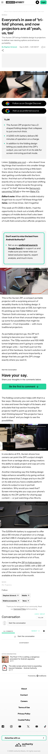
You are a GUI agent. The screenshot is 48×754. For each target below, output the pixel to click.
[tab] (8, 631)
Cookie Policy (24, 720)
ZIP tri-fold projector (31, 562)
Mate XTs (34, 191)
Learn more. (41, 11)
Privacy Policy (24, 713)
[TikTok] (45, 726)
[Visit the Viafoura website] (41, 676)
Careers (24, 701)
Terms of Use (24, 707)
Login (43, 2)
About (24, 689)
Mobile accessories (11, 600)
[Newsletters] (37, 726)
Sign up (42, 614)
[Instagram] (11, 726)
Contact (24, 695)
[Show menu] (2, 2)
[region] (24, 645)
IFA (3, 585)
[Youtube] (20, 726)
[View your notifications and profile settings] (44, 631)
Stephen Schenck (10, 47)
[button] (24, 2)
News (4, 582)
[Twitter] (28, 726)
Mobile (4, 15)
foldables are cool (17, 162)
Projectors (8, 585)
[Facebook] (3, 726)
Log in (37, 614)
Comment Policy (20, 609)
